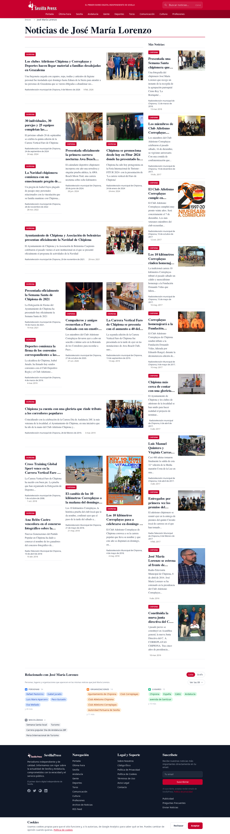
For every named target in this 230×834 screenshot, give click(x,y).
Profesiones (178, 14)
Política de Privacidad (129, 769)
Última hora (65, 14)
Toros (132, 14)
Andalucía (93, 14)
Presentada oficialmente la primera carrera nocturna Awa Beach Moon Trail (83, 157)
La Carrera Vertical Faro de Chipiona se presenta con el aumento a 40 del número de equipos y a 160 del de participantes (124, 328)
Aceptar (195, 825)
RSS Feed (77, 809)
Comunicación (147, 14)
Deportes (119, 14)
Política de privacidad (183, 791)
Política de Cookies (127, 774)
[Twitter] (34, 790)
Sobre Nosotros (126, 760)
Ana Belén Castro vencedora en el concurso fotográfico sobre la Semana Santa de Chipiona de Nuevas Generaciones (43, 530)
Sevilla (79, 14)
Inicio (28, 19)
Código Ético (124, 765)
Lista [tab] (190, 674)
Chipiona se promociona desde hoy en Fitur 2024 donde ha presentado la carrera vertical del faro (123, 157)
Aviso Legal (123, 782)
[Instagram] (40, 790)
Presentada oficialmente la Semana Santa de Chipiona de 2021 (42, 294)
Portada (50, 14)
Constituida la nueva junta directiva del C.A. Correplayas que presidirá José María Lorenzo (160, 623)
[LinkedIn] (45, 790)
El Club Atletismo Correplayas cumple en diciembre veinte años (161, 197)
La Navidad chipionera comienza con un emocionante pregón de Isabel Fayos (41, 179)
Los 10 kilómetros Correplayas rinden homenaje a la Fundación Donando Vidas (161, 263)
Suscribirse (183, 781)
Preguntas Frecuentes (174, 802)
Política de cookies (63, 829)
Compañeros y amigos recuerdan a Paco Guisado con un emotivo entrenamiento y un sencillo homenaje (83, 328)
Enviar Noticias (170, 807)
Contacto (122, 787)
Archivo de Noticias (82, 804)
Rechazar (178, 825)
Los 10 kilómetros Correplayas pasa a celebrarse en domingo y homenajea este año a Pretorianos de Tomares (123, 523)
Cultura (163, 14)
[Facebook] (29, 790)
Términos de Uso (126, 778)
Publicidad (168, 798)
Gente (106, 14)
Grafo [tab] (200, 674)
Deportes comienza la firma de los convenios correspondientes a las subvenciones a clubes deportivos (41, 354)
